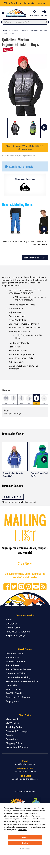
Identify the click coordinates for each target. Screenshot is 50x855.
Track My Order (14, 727)
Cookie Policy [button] (12, 827)
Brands (9, 735)
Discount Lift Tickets (16, 673)
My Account (12, 719)
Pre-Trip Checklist (15, 693)
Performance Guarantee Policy (22, 681)
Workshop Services (16, 661)
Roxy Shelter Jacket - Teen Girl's (13, 474)
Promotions (12, 739)
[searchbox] (46, 22)
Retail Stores (12, 657)
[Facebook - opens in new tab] (6, 587)
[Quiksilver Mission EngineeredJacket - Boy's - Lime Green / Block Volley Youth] (32, 128)
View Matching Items (35, 257)
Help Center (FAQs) (16, 635)
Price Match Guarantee (18, 631)
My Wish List (12, 723)
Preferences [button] (22, 830)
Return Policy (13, 627)
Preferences (25, 849)
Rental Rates (12, 665)
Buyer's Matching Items (17, 204)
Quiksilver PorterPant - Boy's (15, 242)
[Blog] (43, 587)
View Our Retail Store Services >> (25, 3)
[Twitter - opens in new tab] (14, 587)
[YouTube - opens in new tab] (36, 587)
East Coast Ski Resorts (18, 697)
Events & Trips (13, 689)
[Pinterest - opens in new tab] (28, 587)
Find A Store (34, 15)
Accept (25, 837)
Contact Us (11, 623)
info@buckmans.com (25, 764)
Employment (12, 701)
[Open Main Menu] (4, 13)
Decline (25, 843)
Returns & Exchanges (17, 731)
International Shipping (17, 747)
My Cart (44, 15)
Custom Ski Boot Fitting (18, 677)
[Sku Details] (34, 156)
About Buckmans (14, 653)
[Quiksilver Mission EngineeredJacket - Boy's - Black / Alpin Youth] (15, 128)
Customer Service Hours (25, 771)
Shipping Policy (14, 743)
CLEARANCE (14, 31)
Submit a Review (12, 496)
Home (5, 31)
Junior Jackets (9, 33)
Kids (22, 31)
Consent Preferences (25, 791)
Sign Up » (25, 563)
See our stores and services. (25, 779)
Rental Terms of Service (18, 669)
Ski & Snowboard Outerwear (36, 31)
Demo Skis (11, 685)
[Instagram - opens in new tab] (21, 587)
